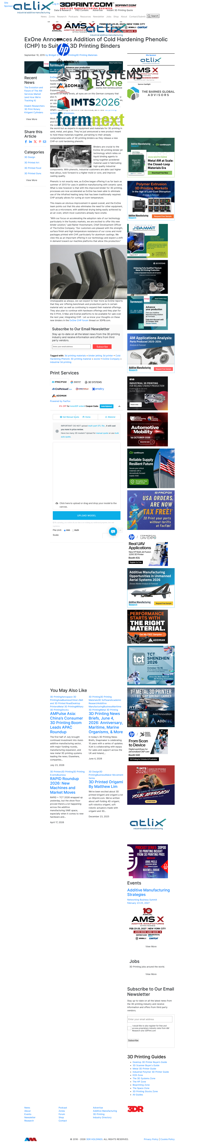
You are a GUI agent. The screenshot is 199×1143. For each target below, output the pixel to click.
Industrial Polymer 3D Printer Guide (151, 1071)
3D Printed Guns (32, 173)
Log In (55, 3)
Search (154, 16)
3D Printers (56, 771)
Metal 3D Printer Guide (144, 1068)
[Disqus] (86, 580)
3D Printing (56, 696)
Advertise (98, 10)
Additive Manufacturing (105, 1111)
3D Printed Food (32, 168)
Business (66, 700)
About (124, 16)
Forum (62, 1114)
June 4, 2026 (95, 758)
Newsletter (98, 16)
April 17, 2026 (57, 822)
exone (97, 358)
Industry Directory (102, 1117)
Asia (60, 700)
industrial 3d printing (60, 362)
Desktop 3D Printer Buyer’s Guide (150, 1062)
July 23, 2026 (57, 765)
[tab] (59, 382)
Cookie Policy (167, 1139)
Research (61, 16)
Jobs (108, 16)
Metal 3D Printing (67, 706)
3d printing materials (75, 355)
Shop (116, 16)
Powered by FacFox (60, 401)
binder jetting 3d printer (100, 355)
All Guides (138, 1094)
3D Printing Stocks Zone (145, 1091)
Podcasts (73, 16)
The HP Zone (139, 1081)
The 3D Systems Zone (144, 1078)
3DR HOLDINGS (94, 1139)
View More (31, 180)
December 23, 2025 (99, 816)
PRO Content (82, 10)
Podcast (63, 1107)
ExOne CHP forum (79, 320)
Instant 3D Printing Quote (120, 10)
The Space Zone (141, 1088)
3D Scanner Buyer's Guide (146, 1065)
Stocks (65, 709)
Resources (85, 16)
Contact (63, 1120)
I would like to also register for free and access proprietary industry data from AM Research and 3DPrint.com (150, 1028)
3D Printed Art (31, 162)
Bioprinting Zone (141, 1084)
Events (27, 1114)
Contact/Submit (137, 16)
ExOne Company (111, 358)
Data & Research (62, 10)
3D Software (104, 700)
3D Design (29, 157)
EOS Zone (138, 1075)
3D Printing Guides (146, 1056)
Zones (52, 16)
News (44, 16)
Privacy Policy (151, 1139)
